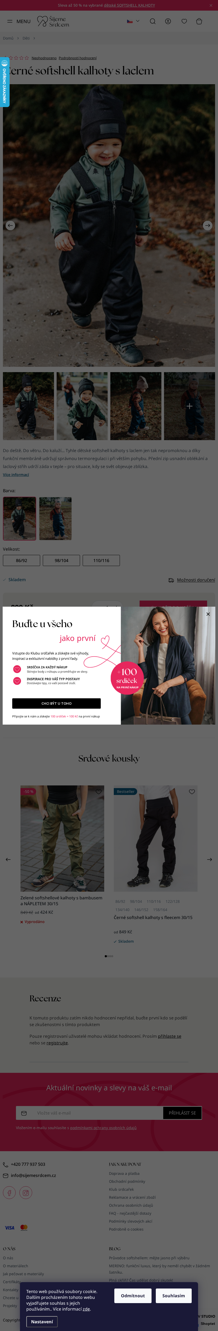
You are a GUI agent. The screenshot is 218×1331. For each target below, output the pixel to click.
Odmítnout (133, 1296)
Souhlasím (173, 1296)
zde (86, 1309)
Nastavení (42, 1322)
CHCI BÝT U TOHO (56, 703)
